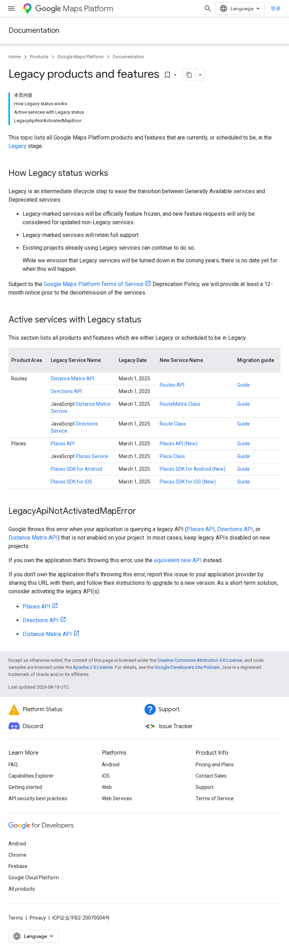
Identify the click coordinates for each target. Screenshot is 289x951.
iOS (106, 776)
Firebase (17, 866)
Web (107, 787)
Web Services (117, 798)
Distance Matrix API (72, 378)
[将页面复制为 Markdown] (189, 75)
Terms (15, 918)
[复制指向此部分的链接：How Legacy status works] (115, 174)
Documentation (33, 30)
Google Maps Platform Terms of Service (93, 284)
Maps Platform (88, 8)
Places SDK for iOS (71, 482)
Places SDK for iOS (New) (188, 482)
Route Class (173, 424)
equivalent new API (178, 560)
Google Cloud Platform (33, 877)
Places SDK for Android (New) (193, 469)
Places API (62, 443)
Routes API (172, 385)
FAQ (13, 764)
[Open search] (208, 8)
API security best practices (37, 798)
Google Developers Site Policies (187, 667)
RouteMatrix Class (180, 404)
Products (39, 56)
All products (21, 889)
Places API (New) (179, 443)
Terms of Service (215, 798)
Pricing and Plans (215, 764)
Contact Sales (211, 776)
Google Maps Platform (80, 56)
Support (205, 787)
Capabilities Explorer (31, 776)
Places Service (92, 456)
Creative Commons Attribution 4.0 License (199, 660)
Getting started (25, 787)
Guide (243, 385)
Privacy (38, 918)
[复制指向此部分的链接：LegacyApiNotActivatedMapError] (143, 511)
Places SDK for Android (76, 469)
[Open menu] (11, 8)
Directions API (66, 391)
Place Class (172, 456)
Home (14, 56)
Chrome (17, 855)
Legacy (17, 146)
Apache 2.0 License (93, 667)
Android (110, 764)
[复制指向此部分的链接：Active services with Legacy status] (148, 320)
